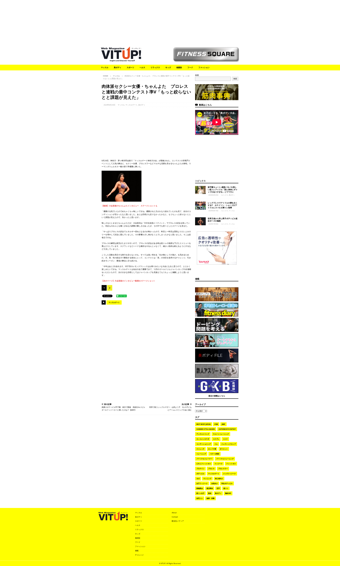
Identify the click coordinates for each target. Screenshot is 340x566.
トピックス (200, 180)
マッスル (104, 67)
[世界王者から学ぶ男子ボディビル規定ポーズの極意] (200, 221)
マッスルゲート (131, 105)
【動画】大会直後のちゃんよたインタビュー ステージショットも (129, 205)
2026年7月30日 (213, 224)
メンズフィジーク (229, 473)
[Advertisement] (170, 22)
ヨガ (198, 478)
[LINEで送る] (121, 295)
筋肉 (209, 493)
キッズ (168, 67)
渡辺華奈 (210, 488)
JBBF (223, 424)
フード (190, 67)
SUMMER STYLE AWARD (205, 429)
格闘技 (179, 67)
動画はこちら (205, 104)
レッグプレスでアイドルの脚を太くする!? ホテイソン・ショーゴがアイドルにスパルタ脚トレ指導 (222, 205)
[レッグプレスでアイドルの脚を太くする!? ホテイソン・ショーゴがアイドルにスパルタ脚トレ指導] (200, 206)
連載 (197, 278)
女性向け (214, 483)
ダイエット (224, 449)
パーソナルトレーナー (204, 459)
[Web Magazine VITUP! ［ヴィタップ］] (121, 57)
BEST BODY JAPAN (203, 424)
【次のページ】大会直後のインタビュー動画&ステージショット (128, 280)
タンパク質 (212, 449)
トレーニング (201, 454)
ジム (216, 444)
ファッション (204, 67)
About (174, 512)
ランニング (207, 478)
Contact (175, 517)
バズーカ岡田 (214, 454)
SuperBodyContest (227, 429)
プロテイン (200, 468)
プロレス (211, 468)
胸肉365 (228, 493)
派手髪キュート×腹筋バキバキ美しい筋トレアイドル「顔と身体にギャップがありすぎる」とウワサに (222, 189)
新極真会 (199, 488)
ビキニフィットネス (203, 464)
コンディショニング (203, 444)
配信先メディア (178, 521)
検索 (197, 75)
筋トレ (226, 488)
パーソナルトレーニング (225, 459)
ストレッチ (200, 449)
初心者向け (219, 478)
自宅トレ (199, 498)
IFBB (216, 424)
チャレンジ (139, 555)
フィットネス (231, 464)
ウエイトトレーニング (221, 434)
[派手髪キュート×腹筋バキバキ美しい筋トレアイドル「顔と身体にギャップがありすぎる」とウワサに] (200, 190)
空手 (218, 488)
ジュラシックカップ (228, 444)
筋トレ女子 (200, 493)
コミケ (225, 439)
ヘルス (142, 67)
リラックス (155, 67)
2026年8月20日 (213, 195)
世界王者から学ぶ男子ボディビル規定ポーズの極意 (222, 219)
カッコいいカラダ (202, 439)
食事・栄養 (210, 498)
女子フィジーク (202, 483)
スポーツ (130, 67)
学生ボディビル (227, 483)
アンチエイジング (202, 434)
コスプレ (216, 439)
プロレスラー (223, 468)
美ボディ (117, 67)
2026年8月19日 (213, 211)
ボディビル (200, 473)
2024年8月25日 (109, 105)
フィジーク (218, 464)
